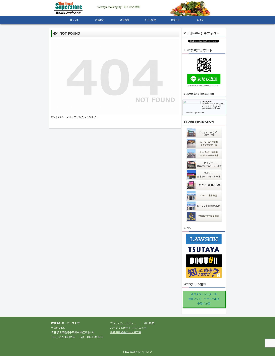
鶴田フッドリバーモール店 (203, 298)
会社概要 (149, 323)
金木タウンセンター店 (204, 294)
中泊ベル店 (203, 303)
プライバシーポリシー (123, 323)
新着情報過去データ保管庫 (125, 332)
